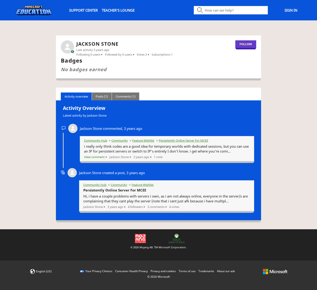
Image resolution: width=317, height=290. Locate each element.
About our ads (226, 271)
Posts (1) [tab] (102, 96)
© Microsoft (158, 277)
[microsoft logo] (275, 271)
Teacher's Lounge (118, 10)
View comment (94, 157)
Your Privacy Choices (98, 271)
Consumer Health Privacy (131, 271)
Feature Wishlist (143, 140)
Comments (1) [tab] (126, 96)
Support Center (83, 10)
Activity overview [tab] (76, 96)
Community (119, 140)
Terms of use (187, 271)
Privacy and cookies (163, 271)
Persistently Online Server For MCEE (183, 140)
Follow (245, 44)
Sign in (291, 10)
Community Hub (95, 140)
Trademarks (206, 271)
